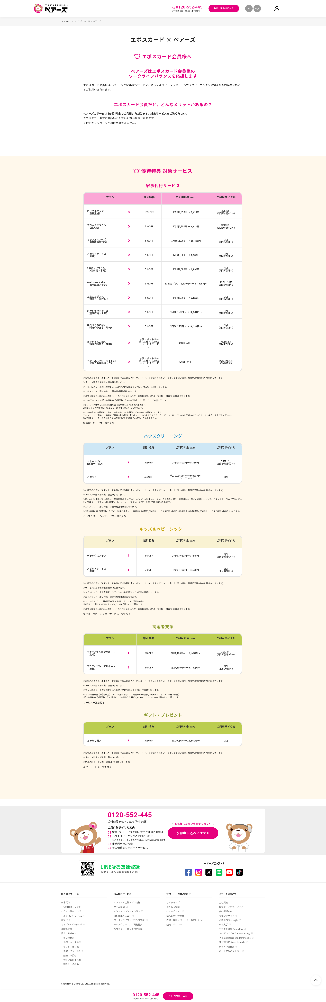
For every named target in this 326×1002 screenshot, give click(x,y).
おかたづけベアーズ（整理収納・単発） (97, 312)
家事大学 (223, 924)
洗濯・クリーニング (73, 951)
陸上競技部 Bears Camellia (232, 942)
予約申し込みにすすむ (193, 833)
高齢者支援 (66, 929)
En (249, 8)
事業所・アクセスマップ (231, 906)
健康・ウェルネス (72, 942)
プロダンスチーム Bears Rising (234, 933)
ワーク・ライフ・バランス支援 (129, 920)
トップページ (67, 21)
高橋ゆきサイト (226, 915)
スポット (92, 477)
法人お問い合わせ (175, 915)
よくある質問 (173, 906)
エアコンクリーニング (74, 915)
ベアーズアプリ (174, 911)
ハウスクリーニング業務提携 (128, 924)
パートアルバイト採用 (230, 951)
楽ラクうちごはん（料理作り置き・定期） (100, 343)
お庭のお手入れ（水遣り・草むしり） (99, 297)
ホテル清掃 (119, 906)
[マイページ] (277, 8)
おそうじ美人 (94, 740)
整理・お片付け (71, 955)
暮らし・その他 (71, 964)
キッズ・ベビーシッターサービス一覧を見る (107, 613)
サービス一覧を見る (94, 702)
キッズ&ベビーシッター (73, 924)
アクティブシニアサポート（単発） (101, 667)
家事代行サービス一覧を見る (98, 423)
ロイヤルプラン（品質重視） (95, 212)
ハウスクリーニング (71, 911)
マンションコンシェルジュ (127, 911)
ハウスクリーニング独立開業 (128, 929)
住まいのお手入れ (72, 959)
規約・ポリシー (174, 924)
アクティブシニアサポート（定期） (101, 653)
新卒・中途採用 (226, 946)
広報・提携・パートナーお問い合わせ (185, 920)
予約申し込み (180, 996)
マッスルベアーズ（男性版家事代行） (97, 240)
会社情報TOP (225, 911)
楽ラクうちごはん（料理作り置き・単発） (100, 326)
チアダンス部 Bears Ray (231, 929)
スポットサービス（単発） (96, 255)
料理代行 (65, 920)
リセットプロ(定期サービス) (95, 462)
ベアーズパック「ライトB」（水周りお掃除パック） (102, 362)
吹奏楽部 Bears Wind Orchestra (235, 937)
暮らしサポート (69, 933)
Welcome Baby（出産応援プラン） (97, 283)
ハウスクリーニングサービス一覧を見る (104, 516)
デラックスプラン (96, 555)
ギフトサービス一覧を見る (97, 767)
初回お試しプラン (72, 906)
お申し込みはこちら (224, 8)
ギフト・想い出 (71, 946)
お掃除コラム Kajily (228, 920)
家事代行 (65, 902)
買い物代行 (68, 937)
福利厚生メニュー (122, 915)
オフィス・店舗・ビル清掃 (127, 902)
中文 (257, 8)
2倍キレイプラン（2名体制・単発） (97, 269)
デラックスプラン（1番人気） (96, 226)
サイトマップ (173, 902)
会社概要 (223, 902)
